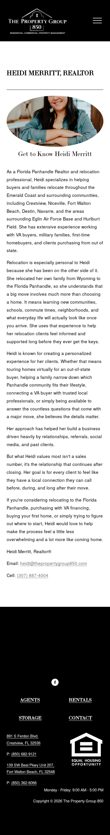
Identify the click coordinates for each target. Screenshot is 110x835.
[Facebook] (55, 682)
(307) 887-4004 (32, 575)
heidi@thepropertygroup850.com (53, 563)
